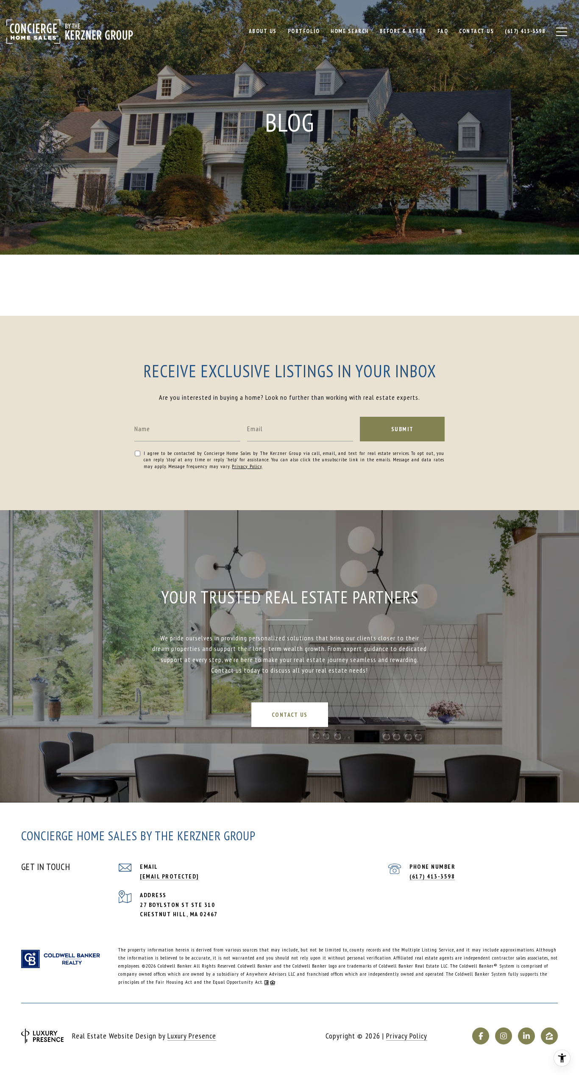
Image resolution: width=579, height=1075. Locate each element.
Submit (402, 429)
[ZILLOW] (549, 1035)
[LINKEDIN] (526, 1035)
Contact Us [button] (290, 715)
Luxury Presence (191, 1036)
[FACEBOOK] (480, 1035)
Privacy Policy (247, 466)
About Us (263, 31)
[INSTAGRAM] (503, 1035)
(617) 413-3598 (432, 876)
